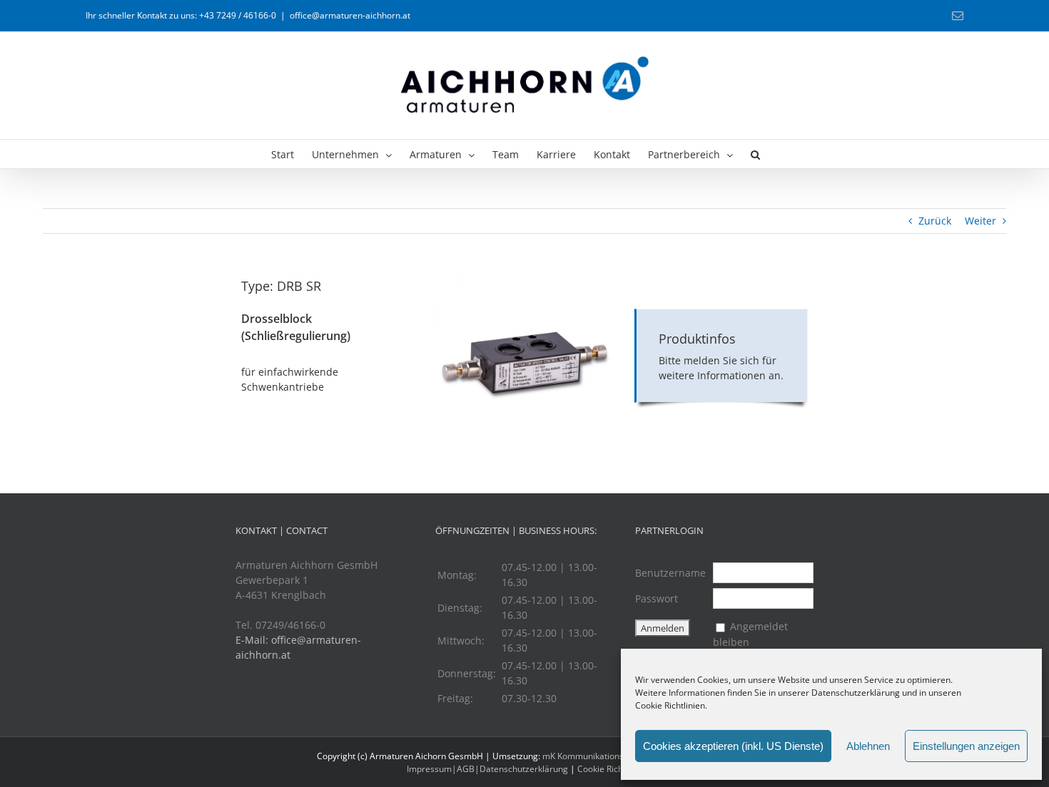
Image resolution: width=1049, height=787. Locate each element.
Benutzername (670, 573)
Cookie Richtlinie (609, 769)
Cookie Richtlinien (670, 705)
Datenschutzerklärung (855, 692)
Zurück (934, 220)
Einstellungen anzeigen (966, 746)
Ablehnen (868, 746)
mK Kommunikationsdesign (596, 756)
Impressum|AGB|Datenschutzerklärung (487, 769)
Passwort (656, 598)
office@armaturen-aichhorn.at (350, 15)
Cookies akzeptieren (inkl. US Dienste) (733, 746)
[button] (755, 154)
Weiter (980, 220)
